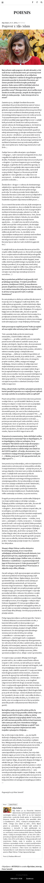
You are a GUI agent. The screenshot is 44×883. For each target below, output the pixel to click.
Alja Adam (5, 23)
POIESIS (22, 12)
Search (41, 2)
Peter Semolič (7, 869)
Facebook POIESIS (36, 2)
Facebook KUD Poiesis (32, 2)
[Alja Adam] (7, 812)
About (4, 804)
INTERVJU (21, 23)
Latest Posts (13, 804)
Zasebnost (29, 879)
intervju (39, 866)
